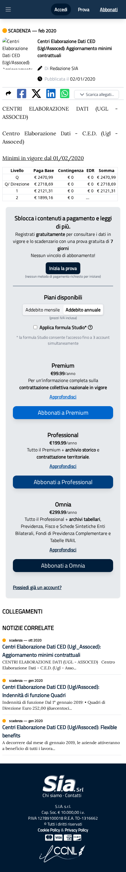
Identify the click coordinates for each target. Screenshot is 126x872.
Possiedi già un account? (37, 587)
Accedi (61, 9)
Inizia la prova (63, 268)
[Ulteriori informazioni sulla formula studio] (90, 327)
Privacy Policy (76, 830)
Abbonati (109, 9)
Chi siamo (52, 795)
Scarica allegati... (100, 94)
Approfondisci (63, 396)
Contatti (73, 795)
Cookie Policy (49, 830)
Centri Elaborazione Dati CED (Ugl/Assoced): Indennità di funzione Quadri (50, 691)
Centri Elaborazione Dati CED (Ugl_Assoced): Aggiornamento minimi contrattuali (51, 651)
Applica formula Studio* (62, 327)
